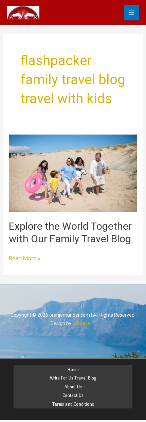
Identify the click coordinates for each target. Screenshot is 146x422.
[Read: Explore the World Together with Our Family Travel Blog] (73, 172)
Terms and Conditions (73, 404)
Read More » (24, 258)
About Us (73, 386)
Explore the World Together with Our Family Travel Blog (70, 232)
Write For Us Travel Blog (73, 378)
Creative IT (83, 323)
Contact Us (73, 395)
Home (73, 369)
